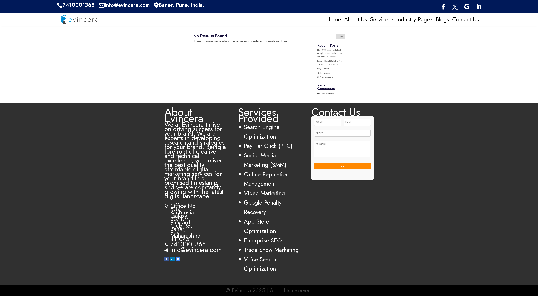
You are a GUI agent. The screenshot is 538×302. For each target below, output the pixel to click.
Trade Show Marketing (271, 250)
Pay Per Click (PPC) (268, 146)
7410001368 (188, 244)
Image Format (323, 68)
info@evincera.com (196, 249)
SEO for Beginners (325, 77)
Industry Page (413, 19)
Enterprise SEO (263, 240)
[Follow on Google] (467, 6)
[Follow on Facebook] (443, 6)
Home (333, 19)
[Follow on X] (455, 6)
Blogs (442, 19)
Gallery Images (323, 73)
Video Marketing (264, 193)
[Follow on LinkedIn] (478, 6)
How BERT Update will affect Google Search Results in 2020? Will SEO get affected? (330, 53)
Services (380, 19)
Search (340, 36)
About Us (355, 19)
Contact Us (465, 19)
